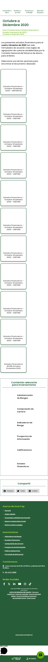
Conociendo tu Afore (6, 11)
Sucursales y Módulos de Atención (17, 518)
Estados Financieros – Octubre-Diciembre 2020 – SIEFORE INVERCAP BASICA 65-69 (13, 172)
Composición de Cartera (14, 544)
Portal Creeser (31, 598)
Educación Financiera (40, 11)
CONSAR (13, 596)
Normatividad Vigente (19, 598)
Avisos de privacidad (21, 594)
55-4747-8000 (10, 572)
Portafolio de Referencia (14, 554)
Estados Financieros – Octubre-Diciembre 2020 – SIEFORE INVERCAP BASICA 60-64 (13, 145)
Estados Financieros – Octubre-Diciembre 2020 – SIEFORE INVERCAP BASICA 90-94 (13, 311)
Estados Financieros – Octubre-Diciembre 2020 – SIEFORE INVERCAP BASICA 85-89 (13, 284)
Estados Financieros (12, 540)
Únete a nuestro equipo (14, 525)
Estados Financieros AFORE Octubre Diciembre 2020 (13, 366)
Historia (8, 511)
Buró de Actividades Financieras (26, 596)
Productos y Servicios (17, 11)
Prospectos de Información (15, 547)
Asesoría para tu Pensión (29, 11)
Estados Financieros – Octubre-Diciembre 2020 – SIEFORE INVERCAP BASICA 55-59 (13, 117)
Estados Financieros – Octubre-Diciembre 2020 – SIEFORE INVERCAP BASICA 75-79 (14, 228)
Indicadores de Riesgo (13, 537)
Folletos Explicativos (12, 551)
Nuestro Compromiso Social (15, 521)
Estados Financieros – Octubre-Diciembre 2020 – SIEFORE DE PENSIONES (13, 89)
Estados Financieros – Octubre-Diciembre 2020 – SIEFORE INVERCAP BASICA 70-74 (13, 200)
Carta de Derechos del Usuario (20, 592)
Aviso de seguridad (35, 594)
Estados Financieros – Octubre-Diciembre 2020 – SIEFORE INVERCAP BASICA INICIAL (13, 340)
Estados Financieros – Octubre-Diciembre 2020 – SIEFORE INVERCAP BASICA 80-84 (13, 256)
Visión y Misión (10, 514)
